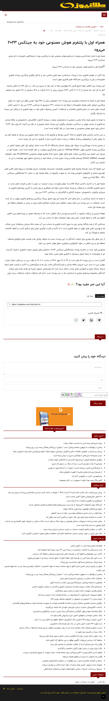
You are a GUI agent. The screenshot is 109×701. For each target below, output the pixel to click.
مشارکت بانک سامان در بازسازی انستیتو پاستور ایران (81, 578)
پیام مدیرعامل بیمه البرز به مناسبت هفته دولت (82, 443)
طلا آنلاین (101, 681)
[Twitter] (84, 320)
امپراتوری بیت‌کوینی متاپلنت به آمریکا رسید (84, 500)
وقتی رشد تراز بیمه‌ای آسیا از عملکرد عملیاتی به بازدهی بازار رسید (76, 644)
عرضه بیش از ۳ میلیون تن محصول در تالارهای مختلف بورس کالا (76, 599)
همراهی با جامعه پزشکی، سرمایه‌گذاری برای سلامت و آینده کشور (76, 582)
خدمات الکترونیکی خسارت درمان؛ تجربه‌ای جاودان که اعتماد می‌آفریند (73, 607)
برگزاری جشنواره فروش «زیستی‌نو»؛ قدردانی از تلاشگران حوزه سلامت (75, 459)
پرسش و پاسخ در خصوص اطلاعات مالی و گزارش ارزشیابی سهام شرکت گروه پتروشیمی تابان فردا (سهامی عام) (57, 451)
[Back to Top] (103, 697)
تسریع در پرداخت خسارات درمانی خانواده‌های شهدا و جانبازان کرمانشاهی (73, 669)
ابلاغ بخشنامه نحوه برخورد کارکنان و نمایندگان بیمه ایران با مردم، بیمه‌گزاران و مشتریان (67, 611)
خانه (101, 26)
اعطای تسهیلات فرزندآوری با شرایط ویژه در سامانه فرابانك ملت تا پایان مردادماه (70, 595)
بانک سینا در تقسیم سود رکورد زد (89, 632)
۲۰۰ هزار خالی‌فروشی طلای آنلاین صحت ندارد (84, 496)
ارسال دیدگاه (98, 403)
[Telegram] (99, 320)
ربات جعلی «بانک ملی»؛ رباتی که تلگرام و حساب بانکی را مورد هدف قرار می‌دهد (70, 636)
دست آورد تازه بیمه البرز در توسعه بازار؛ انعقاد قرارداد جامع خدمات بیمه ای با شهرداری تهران (65, 558)
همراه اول (90, 296)
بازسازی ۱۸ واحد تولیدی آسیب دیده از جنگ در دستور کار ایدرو (77, 463)
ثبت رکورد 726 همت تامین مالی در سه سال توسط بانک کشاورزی (76, 623)
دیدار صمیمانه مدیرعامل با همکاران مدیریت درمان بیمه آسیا (78, 455)
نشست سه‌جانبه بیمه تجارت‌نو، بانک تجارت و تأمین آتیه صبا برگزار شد (74, 517)
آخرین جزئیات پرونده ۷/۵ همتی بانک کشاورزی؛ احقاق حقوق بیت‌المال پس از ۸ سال (68, 619)
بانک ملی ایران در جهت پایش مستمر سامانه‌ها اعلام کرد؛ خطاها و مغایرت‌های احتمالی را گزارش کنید (62, 533)
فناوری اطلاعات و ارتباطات (85, 26)
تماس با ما (11, 689)
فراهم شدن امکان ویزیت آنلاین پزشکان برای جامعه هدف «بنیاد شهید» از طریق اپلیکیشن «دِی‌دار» (62, 652)
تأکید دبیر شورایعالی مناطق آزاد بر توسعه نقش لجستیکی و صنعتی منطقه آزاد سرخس (67, 554)
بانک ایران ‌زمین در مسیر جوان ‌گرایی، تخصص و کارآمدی (80, 648)
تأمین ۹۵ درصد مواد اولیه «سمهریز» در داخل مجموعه (80, 480)
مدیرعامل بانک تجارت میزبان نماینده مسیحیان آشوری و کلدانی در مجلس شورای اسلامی (67, 586)
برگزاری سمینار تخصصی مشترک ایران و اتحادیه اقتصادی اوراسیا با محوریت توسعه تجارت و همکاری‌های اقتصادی (57, 603)
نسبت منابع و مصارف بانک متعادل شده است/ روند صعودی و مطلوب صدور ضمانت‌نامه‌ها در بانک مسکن (60, 627)
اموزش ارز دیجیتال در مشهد (85, 681)
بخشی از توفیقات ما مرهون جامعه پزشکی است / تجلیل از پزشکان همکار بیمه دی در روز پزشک (64, 447)
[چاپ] (44, 30)
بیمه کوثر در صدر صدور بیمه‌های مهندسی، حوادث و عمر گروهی (76, 513)
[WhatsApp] (91, 320)
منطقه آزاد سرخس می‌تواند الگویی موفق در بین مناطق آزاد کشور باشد (74, 640)
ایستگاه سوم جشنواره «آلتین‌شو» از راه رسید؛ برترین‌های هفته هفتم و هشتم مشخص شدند (65, 504)
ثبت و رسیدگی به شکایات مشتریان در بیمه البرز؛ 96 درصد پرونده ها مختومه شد (69, 549)
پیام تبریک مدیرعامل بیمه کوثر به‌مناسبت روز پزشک (81, 562)
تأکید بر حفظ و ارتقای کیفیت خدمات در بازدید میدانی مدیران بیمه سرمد (72, 529)
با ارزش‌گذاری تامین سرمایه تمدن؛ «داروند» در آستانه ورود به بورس (75, 468)
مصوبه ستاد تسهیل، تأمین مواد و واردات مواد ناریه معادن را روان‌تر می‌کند (72, 665)
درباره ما (20, 689)
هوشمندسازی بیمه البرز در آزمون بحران (86, 545)
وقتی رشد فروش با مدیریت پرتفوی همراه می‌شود (82, 656)
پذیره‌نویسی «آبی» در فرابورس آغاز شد (87, 476)
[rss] (4, 689)
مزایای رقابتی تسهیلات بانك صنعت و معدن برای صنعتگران (78, 590)
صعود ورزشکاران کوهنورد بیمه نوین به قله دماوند (82, 509)
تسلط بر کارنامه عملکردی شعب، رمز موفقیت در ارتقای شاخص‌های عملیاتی (72, 660)
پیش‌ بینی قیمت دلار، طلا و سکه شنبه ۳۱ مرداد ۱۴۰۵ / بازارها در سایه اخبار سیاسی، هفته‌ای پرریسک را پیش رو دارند (55, 492)
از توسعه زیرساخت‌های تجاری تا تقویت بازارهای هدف (80, 472)
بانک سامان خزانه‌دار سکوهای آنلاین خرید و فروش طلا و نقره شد (76, 615)
